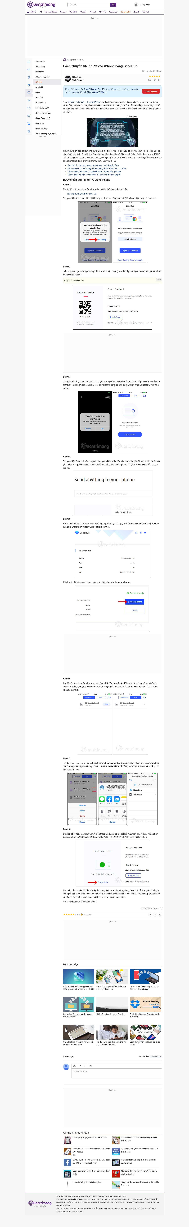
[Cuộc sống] (29, 123)
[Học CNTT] (29, 100)
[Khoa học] (29, 131)
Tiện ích (145, 12)
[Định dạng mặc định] (90, 1066)
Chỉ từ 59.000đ (151, 91)
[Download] (29, 108)
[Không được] (150, 76)
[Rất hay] (159, 76)
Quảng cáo (108, 1196)
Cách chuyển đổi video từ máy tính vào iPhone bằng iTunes (94, 172)
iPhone (81, 60)
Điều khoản (68, 1196)
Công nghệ (125, 12)
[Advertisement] (94, 38)
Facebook (116, 1196)
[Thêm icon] (74, 1066)
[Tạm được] (152, 76)
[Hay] (157, 76)
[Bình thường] (155, 76)
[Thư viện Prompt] (29, 69)
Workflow (113, 12)
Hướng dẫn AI (51, 12)
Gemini (83, 12)
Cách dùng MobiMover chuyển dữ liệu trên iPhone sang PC (94, 175)
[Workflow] (29, 85)
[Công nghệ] (29, 93)
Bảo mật (76, 1196)
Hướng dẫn (84, 1196)
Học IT (136, 12)
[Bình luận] (149, 80)
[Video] (29, 116)
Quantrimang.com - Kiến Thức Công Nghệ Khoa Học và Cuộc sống (42, 4)
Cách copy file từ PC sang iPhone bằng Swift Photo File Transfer (96, 168)
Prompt (93, 12)
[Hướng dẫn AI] (29, 77)
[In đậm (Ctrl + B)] (80, 1066)
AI (41, 12)
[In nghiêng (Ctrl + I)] (85, 1066)
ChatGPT (73, 12)
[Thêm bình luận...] (116, 1073)
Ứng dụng (92, 1196)
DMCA (123, 1196)
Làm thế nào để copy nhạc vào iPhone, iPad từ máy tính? (93, 165)
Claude (63, 12)
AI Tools (102, 12)
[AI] (29, 62)
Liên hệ (100, 1196)
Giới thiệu (59, 1196)
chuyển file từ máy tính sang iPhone (84, 102)
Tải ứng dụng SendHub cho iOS (81, 194)
